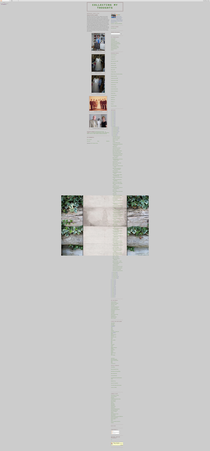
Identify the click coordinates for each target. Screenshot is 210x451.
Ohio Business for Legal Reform (115, 371)
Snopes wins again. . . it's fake (117, 260)
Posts (113, 431)
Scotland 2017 (113, 56)
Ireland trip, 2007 (113, 65)
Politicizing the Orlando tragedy (117, 214)
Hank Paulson (115, 146)
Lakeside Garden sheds (114, 88)
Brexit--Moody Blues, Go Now (117, 150)
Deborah (112, 402)
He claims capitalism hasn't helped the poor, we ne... (118, 246)
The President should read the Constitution (117, 180)
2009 (113, 288)
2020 (113, 120)
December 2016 (115, 127)
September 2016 (115, 131)
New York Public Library (114, 413)
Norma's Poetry (113, 93)
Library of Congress (114, 411)
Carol (112, 328)
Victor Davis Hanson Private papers (116, 385)
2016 (113, 125)
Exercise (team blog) (114, 41)
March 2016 (115, 275)
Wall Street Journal (114, 316)
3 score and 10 (113, 363)
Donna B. (112, 335)
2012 (113, 284)
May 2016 (114, 272)
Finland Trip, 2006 (114, 67)
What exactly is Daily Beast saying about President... (117, 169)
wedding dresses (103, 133)
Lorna (112, 346)
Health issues (113, 99)
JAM (111, 361)
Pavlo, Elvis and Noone (116, 149)
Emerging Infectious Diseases (115, 309)
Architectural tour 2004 (114, 82)
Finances (112, 103)
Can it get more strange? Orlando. (118, 205)
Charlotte (112, 330)
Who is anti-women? (116, 257)
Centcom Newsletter (114, 375)
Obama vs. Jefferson (116, 255)
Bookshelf (112, 397)
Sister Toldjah (113, 354)
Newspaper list (113, 315)
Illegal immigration (114, 44)
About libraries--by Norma (115, 395)
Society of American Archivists (115, 421)
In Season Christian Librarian (115, 408)
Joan (111, 339)
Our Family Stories (114, 95)
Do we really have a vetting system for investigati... (117, 210)
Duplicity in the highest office (117, 182)
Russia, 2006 (113, 69)
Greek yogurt (115, 193)
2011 (113, 285)
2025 (113, 113)
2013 (113, 282)
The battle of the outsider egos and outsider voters (118, 236)
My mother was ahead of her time (118, 270)
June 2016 (114, 135)
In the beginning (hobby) (114, 46)
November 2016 (115, 128)
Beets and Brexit (115, 157)
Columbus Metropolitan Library (116, 398)
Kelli (111, 342)
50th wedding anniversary (96, 132)
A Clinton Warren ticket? (116, 142)
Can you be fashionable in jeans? (117, 266)
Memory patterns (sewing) (115, 47)
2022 (113, 117)
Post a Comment (89, 139)
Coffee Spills (113, 39)
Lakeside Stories (113, 84)
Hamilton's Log (113, 380)
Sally (112, 353)
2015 (113, 279)
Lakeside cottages (113, 86)
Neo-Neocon (113, 349)
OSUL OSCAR (113, 415)
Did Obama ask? (115, 239)
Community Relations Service (117, 197)
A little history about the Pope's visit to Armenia (117, 156)
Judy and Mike (113, 340)
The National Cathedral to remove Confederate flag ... (118, 229)
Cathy (112, 329)
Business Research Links (114, 369)
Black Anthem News (114, 373)
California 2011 (113, 59)
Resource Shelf (113, 418)
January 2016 (115, 278)
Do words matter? (115, 199)
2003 (113, 296)
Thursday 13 (113, 101)
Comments (114, 433)
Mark (112, 362)
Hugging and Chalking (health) (115, 43)
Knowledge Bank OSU (114, 410)
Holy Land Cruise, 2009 (114, 61)
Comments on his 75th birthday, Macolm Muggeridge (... (117, 196)
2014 (113, 281)
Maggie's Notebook (114, 347)
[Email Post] (105, 131)
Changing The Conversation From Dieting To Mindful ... (118, 212)
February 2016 (115, 276)
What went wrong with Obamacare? (116, 259)
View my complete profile (116, 23)
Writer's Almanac (113, 318)
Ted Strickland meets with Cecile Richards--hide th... (117, 160)
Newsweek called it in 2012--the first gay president (117, 263)
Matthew (112, 412)
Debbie (112, 333)
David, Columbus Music (114, 360)
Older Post (107, 141)
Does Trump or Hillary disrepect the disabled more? (117, 231)
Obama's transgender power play (117, 267)
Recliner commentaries (114, 417)
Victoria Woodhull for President (117, 241)
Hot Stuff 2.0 (113, 407)
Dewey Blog (113, 403)
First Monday (113, 310)
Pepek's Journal (113, 352)
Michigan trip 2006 (114, 76)
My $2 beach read (115, 164)
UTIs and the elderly (116, 247)
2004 (113, 295)
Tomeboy (112, 422)
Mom (94, 133)
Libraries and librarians (114, 91)
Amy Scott (112, 324)
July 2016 (114, 134)
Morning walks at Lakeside (117, 152)
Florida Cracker (113, 406)
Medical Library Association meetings (116, 73)
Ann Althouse (113, 325)
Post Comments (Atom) (94, 143)
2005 (113, 294)
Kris (111, 343)
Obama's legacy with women (117, 162)
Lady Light (112, 344)
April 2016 (114, 273)
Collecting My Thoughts (105, 6)
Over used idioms (115, 170)
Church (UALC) (113, 38)
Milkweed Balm (115, 224)
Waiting (114, 141)
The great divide (115, 161)
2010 (113, 286)
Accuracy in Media (114, 387)
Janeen (112, 337)
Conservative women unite (115, 331)
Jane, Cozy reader (113, 336)
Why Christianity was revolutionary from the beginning (116, 221)
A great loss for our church (116, 147)
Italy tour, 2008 (113, 63)
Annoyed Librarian (114, 396)
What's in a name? (115, 139)
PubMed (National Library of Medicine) (117, 416)
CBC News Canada (114, 304)
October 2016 (115, 130)
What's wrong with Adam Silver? (117, 254)
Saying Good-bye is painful (92, 15)
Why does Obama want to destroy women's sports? (118, 243)
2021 (113, 118)
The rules (116, 22)
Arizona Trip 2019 (113, 54)
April (112, 327)
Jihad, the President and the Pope (117, 153)
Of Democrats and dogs (116, 138)
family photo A (90, 133)
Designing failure (115, 264)
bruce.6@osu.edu (113, 28)
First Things (113, 311)
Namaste (112, 348)
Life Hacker (112, 313)
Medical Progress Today (114, 314)
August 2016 (115, 132)
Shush (112, 420)
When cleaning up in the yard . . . (117, 248)
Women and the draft (116, 186)
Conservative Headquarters (115, 306)
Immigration (113, 97)
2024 (113, 114)
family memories (105, 132)
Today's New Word (113, 105)
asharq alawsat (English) (114, 303)
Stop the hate (115, 189)
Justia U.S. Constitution (114, 383)
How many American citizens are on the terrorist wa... (117, 188)
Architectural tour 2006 (114, 78)
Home (98, 141)
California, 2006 (113, 71)
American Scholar (113, 301)
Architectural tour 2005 (114, 80)
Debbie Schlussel (113, 334)
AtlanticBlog (113, 367)
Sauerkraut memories (116, 238)
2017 (113, 124)
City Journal (113, 305)
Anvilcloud (112, 358)
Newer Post (88, 141)
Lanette (112, 345)
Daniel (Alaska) (113, 401)
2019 (113, 121)
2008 (113, 289)
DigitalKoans (113, 405)
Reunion (112, 49)
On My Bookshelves (114, 48)
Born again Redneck (114, 359)
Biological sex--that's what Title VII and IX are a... (117, 204)
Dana (112, 332)
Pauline (112, 351)
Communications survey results (117, 252)
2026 (113, 111)
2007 (113, 291)
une (111, 341)
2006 (113, 292)
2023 (113, 115)
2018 (113, 123)
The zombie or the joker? (116, 136)
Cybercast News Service (114, 308)
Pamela (112, 350)
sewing (97, 133)
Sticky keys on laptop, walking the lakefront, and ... (117, 175)
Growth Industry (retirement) (115, 42)
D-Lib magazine (113, 400)
